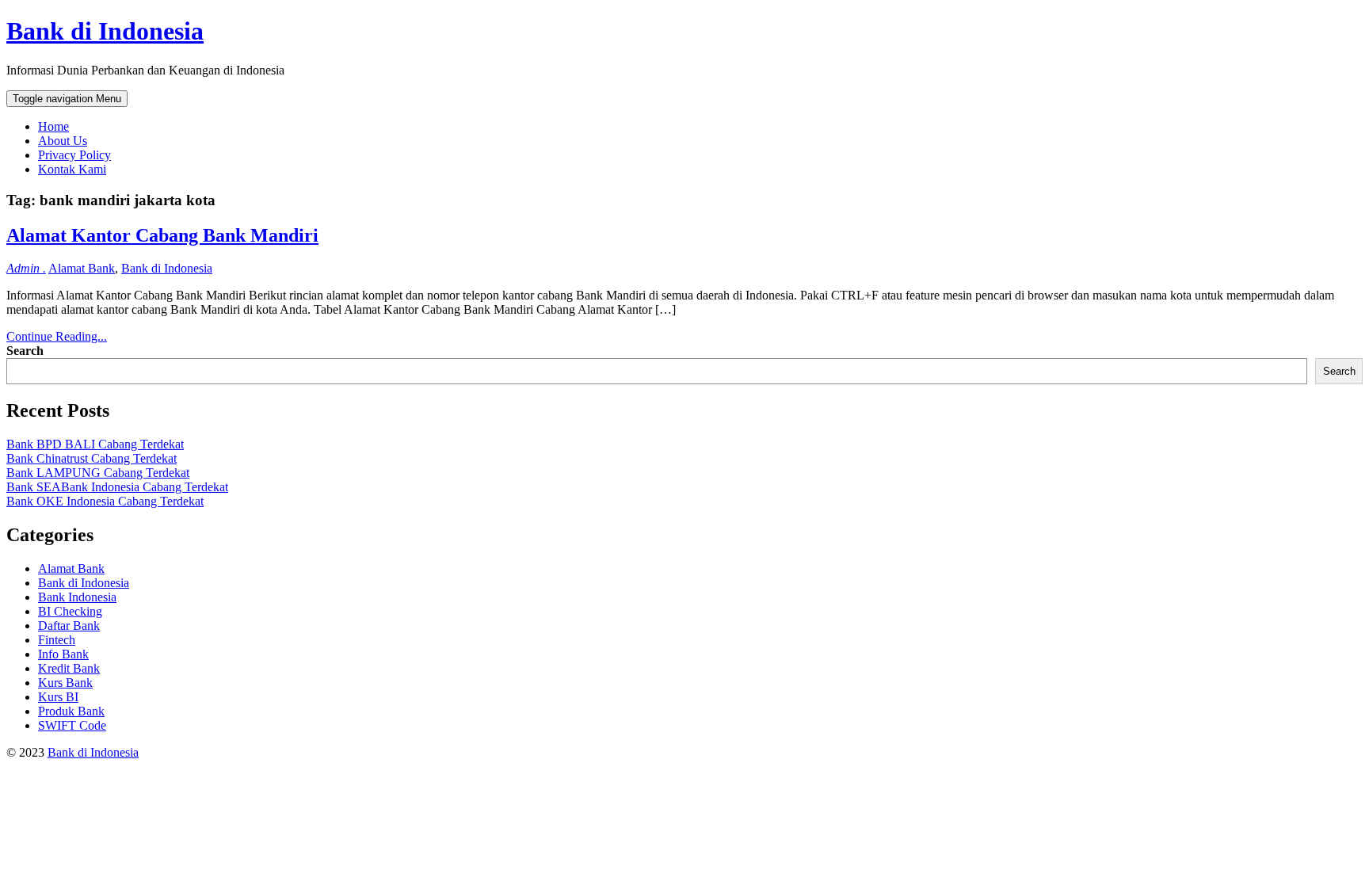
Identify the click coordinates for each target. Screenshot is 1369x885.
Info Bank (63, 654)
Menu (67, 99)
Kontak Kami (72, 169)
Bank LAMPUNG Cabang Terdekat (97, 472)
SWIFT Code (72, 725)
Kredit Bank (69, 668)
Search (25, 350)
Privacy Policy (74, 155)
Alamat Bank (81, 268)
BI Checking (70, 611)
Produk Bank (71, 711)
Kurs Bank (65, 682)
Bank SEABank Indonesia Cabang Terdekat (117, 487)
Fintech (56, 640)
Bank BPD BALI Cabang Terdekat (95, 444)
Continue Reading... (56, 336)
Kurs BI (58, 697)
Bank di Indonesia (105, 31)
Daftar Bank (69, 625)
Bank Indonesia (77, 597)
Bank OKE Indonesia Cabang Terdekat (105, 501)
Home (53, 126)
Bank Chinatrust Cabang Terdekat (91, 458)
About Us (62, 140)
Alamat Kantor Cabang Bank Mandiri (162, 235)
